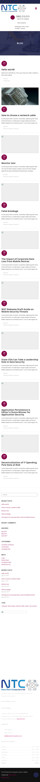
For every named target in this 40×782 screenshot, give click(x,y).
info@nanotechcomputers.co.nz (13, 736)
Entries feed (5, 560)
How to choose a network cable (10, 507)
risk (30, 606)
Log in (3, 558)
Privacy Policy (5, 777)
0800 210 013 (23, 16)
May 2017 (4, 534)
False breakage (6, 514)
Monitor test (5, 511)
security (34, 606)
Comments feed (6, 562)
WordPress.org (5, 564)
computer (4, 606)
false (9, 606)
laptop (13, 606)
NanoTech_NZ (21, 719)
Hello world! (5, 504)
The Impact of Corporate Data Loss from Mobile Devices (18, 517)
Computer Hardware (8, 128)
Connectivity (16, 128)
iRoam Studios (12, 775)
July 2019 (4, 531)
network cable (20, 606)
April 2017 (4, 536)
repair (27, 606)
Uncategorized (6, 80)
